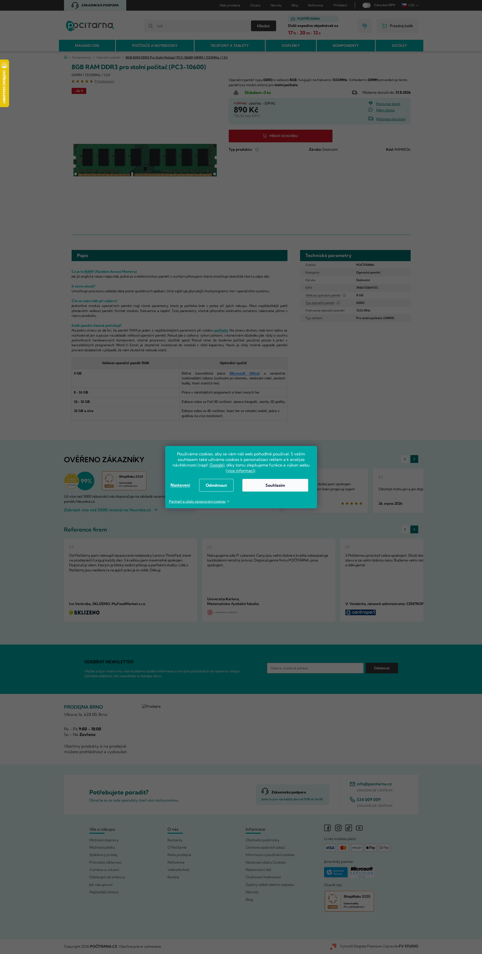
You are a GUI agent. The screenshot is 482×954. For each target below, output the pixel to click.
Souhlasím (275, 485)
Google (216, 465)
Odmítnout (216, 485)
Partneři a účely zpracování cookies (197, 501)
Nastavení (180, 485)
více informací (240, 470)
